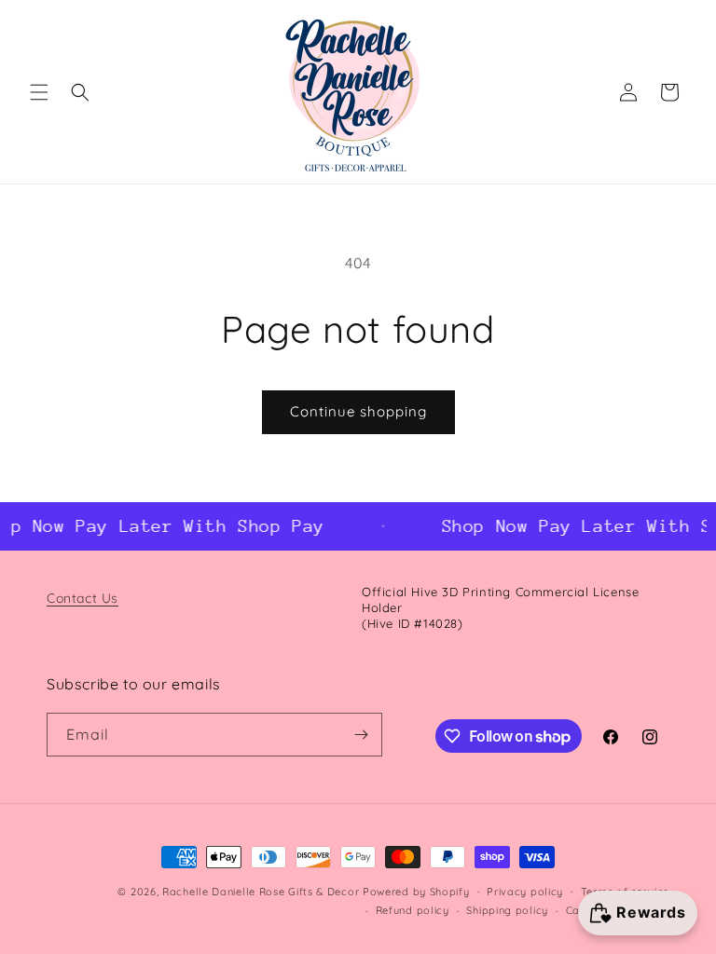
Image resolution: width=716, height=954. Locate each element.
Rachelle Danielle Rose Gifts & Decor (260, 891)
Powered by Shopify (416, 891)
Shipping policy (507, 910)
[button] (39, 92)
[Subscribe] (360, 734)
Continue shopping (358, 411)
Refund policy (412, 910)
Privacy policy (525, 891)
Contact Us (82, 598)
